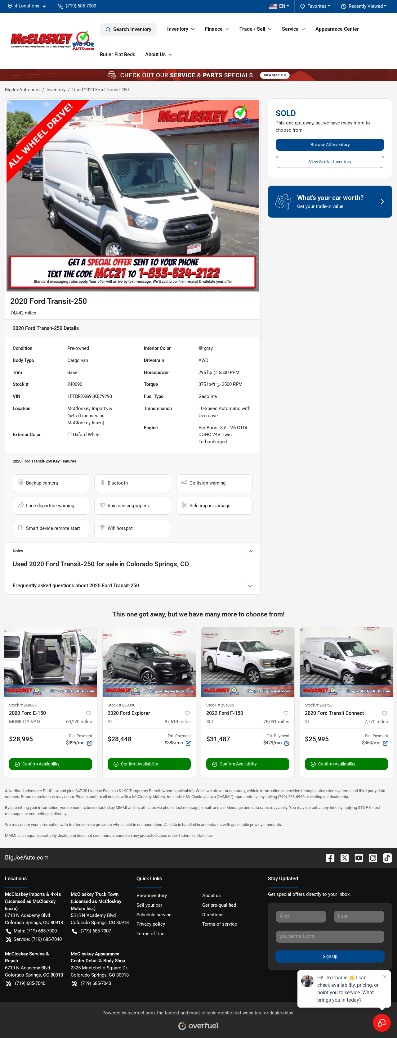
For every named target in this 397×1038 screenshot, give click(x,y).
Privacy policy (150, 924)
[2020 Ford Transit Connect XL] (346, 662)
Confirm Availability (41, 763)
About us (211, 895)
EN (282, 6)
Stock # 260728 (318, 705)
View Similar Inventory (330, 161)
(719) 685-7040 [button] (30, 983)
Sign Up (330, 956)
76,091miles (276, 721)
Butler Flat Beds (117, 54)
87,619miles (178, 721)
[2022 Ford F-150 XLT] (247, 662)
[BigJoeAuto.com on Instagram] (371, 857)
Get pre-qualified (219, 905)
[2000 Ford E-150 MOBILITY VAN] (50, 662)
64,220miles (79, 721)
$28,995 (21, 739)
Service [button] (290, 29)
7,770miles (376, 721)
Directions (213, 915)
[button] (29, 6)
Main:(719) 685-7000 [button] (35, 931)
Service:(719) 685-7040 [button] (38, 939)
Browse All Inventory (330, 144)
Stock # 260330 (121, 705)
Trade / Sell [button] (252, 29)
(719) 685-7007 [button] (96, 931)
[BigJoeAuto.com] (52, 41)
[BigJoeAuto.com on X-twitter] (342, 857)
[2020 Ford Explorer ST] (149, 662)
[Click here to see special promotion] (198, 75)
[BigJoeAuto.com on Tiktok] (385, 857)
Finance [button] (214, 29)
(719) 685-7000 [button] (81, 6)
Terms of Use (150, 933)
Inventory (56, 90)
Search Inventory (132, 29)
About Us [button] (155, 54)
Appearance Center (337, 29)
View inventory (151, 895)
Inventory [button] (177, 29)
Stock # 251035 (220, 705)
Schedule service (154, 915)
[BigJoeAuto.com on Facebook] (328, 857)
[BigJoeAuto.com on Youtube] (356, 857)
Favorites (317, 6)
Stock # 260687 (23, 705)
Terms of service (219, 924)
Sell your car (149, 905)
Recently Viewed (366, 6)
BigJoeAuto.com (22, 90)
